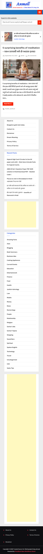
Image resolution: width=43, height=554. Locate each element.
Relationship (11, 318)
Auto (8, 244)
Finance (9, 277)
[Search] (39, 22)
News (9, 306)
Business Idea (11, 256)
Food (8, 281)
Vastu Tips (10, 368)
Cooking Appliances (13, 260)
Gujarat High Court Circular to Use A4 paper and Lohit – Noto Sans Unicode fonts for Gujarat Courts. (21, 162)
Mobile (9, 298)
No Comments (32, 56)
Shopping (10, 335)
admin (22, 56)
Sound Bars (11, 339)
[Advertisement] (21, 214)
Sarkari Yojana (12, 331)
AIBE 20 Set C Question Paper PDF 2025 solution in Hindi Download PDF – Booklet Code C (21, 172)
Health (7, 109)
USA (8, 364)
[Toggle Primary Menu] (39, 12)
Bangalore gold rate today (16, 125)
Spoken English (12, 347)
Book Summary (12, 252)
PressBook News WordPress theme (25, 551)
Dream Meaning (12, 137)
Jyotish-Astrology (19, 39)
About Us (10, 121)
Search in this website (9, 18)
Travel (9, 356)
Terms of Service (12, 146)
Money (9, 302)
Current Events (12, 264)
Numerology (11, 310)
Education (10, 269)
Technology (11, 351)
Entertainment (12, 273)
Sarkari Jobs (11, 327)
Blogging (10, 248)
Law (8, 293)
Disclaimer (10, 133)
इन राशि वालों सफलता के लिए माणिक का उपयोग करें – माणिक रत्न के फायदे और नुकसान (27, 35)
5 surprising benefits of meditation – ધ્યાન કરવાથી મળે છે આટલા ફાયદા (21, 49)
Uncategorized (12, 360)
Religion (9, 322)
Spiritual (12, 109)
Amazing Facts (12, 240)
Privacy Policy (12, 141)
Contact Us (10, 129)
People (9, 314)
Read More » (8, 104)
